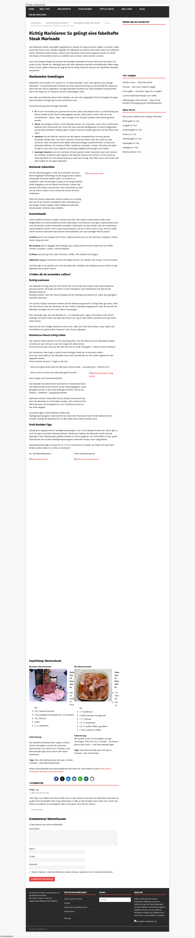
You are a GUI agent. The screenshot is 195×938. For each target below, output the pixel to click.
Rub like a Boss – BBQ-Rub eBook (137, 82)
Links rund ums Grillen (73, 899)
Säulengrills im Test (131, 143)
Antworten (37, 810)
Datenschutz (69, 911)
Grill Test (45, 9)
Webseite (33, 864)
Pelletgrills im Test (130, 147)
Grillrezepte (64, 9)
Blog (142, 9)
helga (32, 789)
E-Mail (31, 856)
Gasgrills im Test (130, 125)
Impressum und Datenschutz (75, 907)
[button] (56, 778)
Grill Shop (126, 9)
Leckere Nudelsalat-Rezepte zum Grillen (140, 95)
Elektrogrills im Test (131, 121)
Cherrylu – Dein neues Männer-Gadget (139, 87)
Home (31, 9)
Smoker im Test (129, 134)
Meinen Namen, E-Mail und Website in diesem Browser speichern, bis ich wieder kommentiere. (72, 872)
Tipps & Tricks (106, 9)
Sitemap (67, 918)
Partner (67, 903)
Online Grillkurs (37, 14)
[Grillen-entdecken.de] (35, 4)
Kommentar (34, 829)
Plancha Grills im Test (132, 152)
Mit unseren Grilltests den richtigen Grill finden (142, 116)
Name (31, 849)
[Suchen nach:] (115, 899)
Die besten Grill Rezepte (57, 23)
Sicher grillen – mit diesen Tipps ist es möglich (142, 91)
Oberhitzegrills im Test (132, 138)
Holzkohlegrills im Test (132, 130)
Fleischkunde (85, 9)
